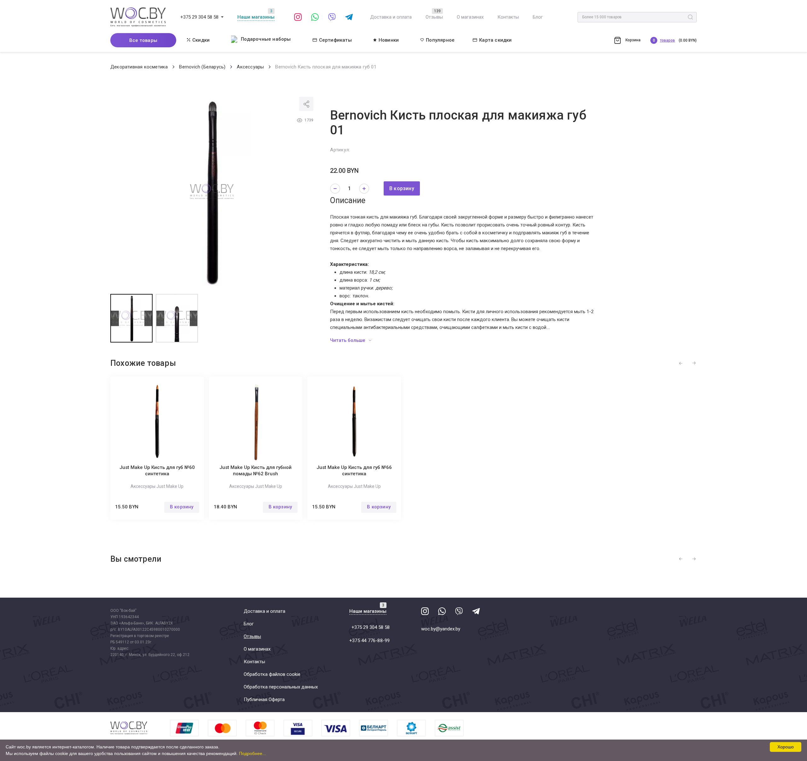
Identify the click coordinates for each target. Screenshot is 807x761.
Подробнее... (252, 753)
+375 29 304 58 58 (199, 17)
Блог (538, 17)
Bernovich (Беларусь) (202, 67)
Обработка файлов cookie (272, 674)
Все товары (143, 40)
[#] (222, 17)
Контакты (508, 17)
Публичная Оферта (264, 699)
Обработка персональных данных (281, 687)
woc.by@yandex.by (440, 629)
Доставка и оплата (391, 17)
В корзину (401, 188)
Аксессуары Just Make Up (157, 486)
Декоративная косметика (139, 67)
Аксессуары (250, 67)
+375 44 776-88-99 (369, 640)
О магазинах (470, 17)
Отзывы (434, 17)
